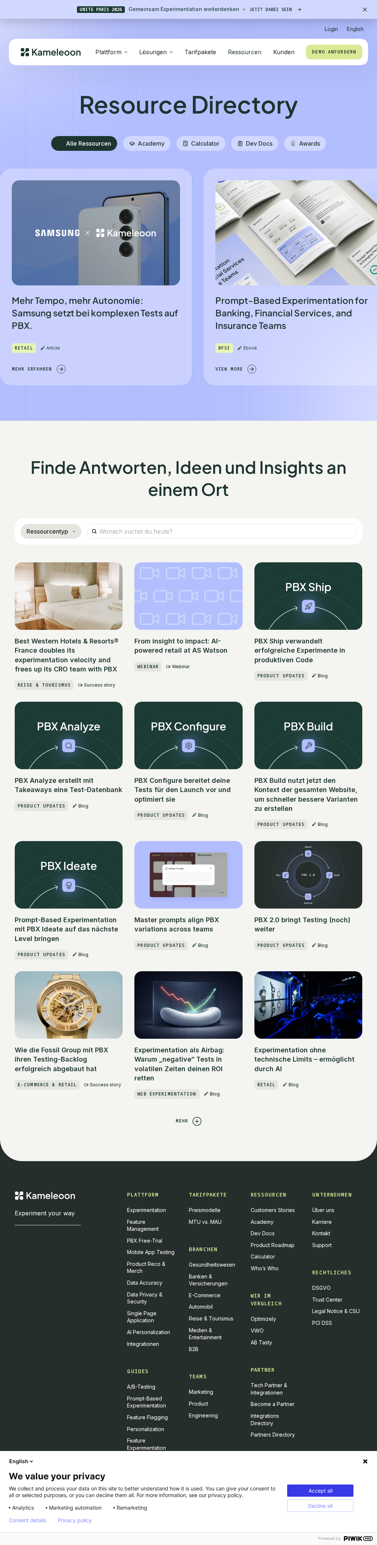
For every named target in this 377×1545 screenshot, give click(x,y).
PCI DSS (322, 1323)
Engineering (203, 1415)
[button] (355, 26)
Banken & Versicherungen (208, 1280)
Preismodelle (205, 1210)
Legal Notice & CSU (336, 1311)
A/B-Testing (141, 1386)
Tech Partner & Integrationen (269, 1389)
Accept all (320, 1490)
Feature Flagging (147, 1417)
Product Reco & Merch (146, 1267)
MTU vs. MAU (205, 1222)
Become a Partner (273, 1404)
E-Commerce (205, 1295)
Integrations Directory (265, 1419)
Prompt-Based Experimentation (146, 1402)
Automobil (201, 1306)
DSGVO (321, 1288)
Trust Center (327, 1299)
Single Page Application (141, 1317)
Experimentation (146, 1210)
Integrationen (143, 1344)
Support (322, 1245)
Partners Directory (273, 1434)
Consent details (27, 1520)
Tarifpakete (200, 52)
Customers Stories (273, 1210)
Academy (262, 1222)
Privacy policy (75, 1520)
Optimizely (263, 1319)
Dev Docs (263, 1233)
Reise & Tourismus (211, 1318)
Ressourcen (244, 52)
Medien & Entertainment (205, 1334)
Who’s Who (265, 1268)
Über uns (323, 1210)
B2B (193, 1349)
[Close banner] (364, 9)
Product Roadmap (273, 1245)
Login (331, 29)
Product (198, 1403)
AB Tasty (261, 1342)
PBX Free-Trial (144, 1240)
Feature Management (143, 1225)
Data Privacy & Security (144, 1298)
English (18, 1461)
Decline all (320, 1506)
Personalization (145, 1429)
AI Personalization (148, 1332)
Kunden (284, 52)
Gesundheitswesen (212, 1264)
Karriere (322, 1222)
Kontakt (321, 1233)
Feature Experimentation (146, 1444)
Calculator (263, 1256)
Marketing (201, 1392)
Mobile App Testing (151, 1252)
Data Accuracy (144, 1283)
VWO (257, 1330)
